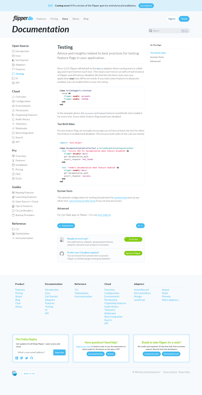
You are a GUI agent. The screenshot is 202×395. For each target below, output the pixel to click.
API (17, 82)
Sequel (165, 289)
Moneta (166, 296)
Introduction (22, 51)
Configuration (23, 101)
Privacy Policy (184, 372)
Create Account (151, 354)
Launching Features (26, 197)
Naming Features (25, 192)
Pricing (54, 18)
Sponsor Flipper (133, 253)
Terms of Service (170, 372)
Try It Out (133, 239)
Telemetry (21, 123)
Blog (86, 18)
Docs (65, 18)
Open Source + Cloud (27, 201)
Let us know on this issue (82, 200)
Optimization (22, 233)
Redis (165, 293)
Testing (20, 73)
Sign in (171, 18)
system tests (121, 197)
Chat (17, 303)
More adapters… (171, 299)
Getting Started (171, 354)
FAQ (18, 174)
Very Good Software (148, 372)
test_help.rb (104, 214)
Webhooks (21, 128)
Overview (21, 96)
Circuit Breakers (24, 210)
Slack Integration (25, 132)
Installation (21, 164)
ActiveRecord (141, 289)
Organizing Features (26, 114)
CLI (17, 229)
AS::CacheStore (142, 293)
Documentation (95, 354)
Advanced (155, 61)
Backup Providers (25, 215)
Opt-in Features (24, 206)
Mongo (138, 296)
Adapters (21, 64)
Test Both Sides (158, 52)
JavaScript (139, 299)
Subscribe (59, 352)
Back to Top (29, 373)
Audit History (23, 119)
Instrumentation (24, 238)
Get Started (22, 60)
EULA (19, 178)
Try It (184, 18)
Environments (23, 105)
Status (18, 306)
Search (19, 137)
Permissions (22, 110)
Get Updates (146, 5)
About (75, 18)
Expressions (67, 225)
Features (41, 18)
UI (17, 78)
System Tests (157, 57)
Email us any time (83, 346)
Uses (18, 55)
